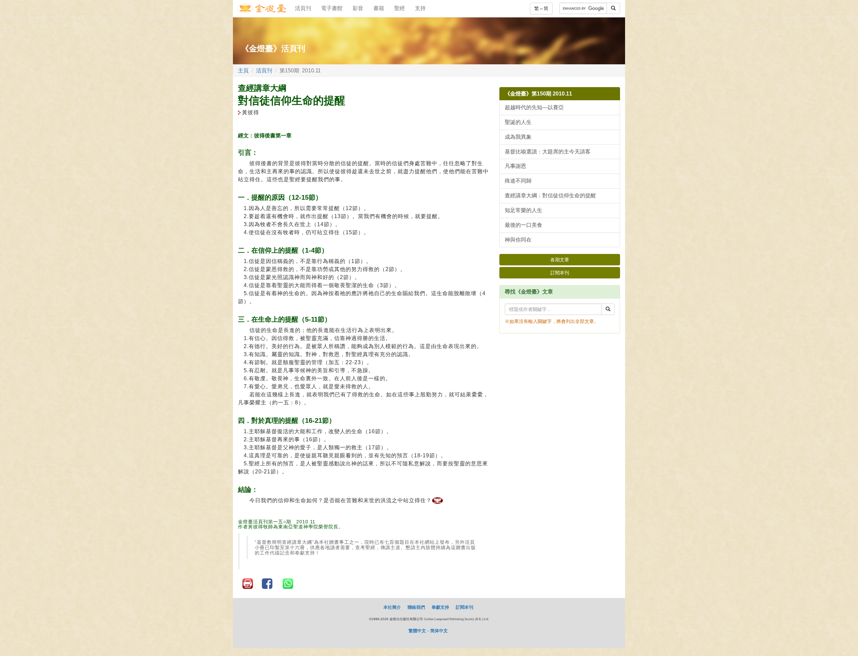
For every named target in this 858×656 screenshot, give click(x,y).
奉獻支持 (440, 607)
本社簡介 (392, 607)
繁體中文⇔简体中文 (428, 630)
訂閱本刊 (559, 272)
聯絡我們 (416, 607)
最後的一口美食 (523, 225)
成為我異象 (518, 137)
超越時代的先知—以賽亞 (534, 107)
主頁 (243, 70)
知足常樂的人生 (523, 210)
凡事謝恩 (515, 166)
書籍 (378, 8)
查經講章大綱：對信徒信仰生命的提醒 (550, 195)
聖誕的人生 (518, 122)
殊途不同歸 (518, 181)
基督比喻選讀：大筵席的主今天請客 (548, 151)
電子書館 (332, 8)
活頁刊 (303, 8)
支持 (420, 8)
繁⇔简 (541, 8)
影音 (358, 8)
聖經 (399, 8)
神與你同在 (518, 240)
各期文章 (559, 259)
